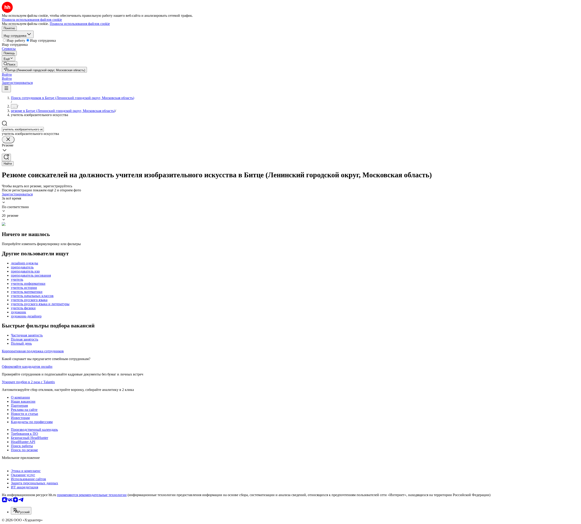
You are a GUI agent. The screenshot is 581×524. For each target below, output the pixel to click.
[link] (9, 64)
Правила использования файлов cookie (80, 24)
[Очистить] (8, 139)
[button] (7, 74)
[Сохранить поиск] (6, 157)
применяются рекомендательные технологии (92, 495)
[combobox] (23, 129)
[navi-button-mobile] (6, 88)
